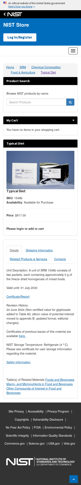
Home (10, 67)
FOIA (37, 427)
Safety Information (18, 362)
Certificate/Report (17, 296)
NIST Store (16, 25)
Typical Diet (48, 72)
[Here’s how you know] (40, 5)
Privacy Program (58, 411)
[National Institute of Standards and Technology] (13, 14)
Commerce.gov (15, 443)
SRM (23, 67)
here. (22, 336)
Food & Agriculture (23, 72)
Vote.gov (69, 443)
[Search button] (70, 102)
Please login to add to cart (25, 228)
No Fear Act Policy (18, 427)
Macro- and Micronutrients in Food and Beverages (39, 384)
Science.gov (37, 443)
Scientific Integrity (17, 435)
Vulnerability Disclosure (48, 419)
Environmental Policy (58, 427)
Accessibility (36, 411)
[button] (73, 120)
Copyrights (22, 419)
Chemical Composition (46, 67)
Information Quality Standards (52, 435)
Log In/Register (19, 37)
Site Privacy (16, 411)
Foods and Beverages (59, 380)
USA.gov (54, 443)
